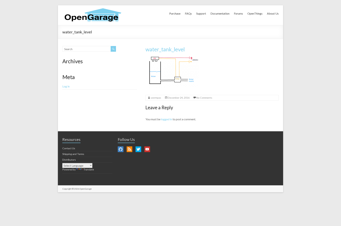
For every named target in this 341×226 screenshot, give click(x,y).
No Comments (204, 97)
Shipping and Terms (73, 153)
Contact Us (68, 148)
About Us (273, 13)
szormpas (156, 97)
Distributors (69, 159)
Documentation (219, 13)
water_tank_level (165, 49)
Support (201, 13)
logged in (166, 119)
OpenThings (254, 13)
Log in (66, 86)
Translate (88, 169)
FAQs (188, 13)
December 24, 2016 (179, 97)
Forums (238, 13)
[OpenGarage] (93, 15)
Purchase (174, 13)
